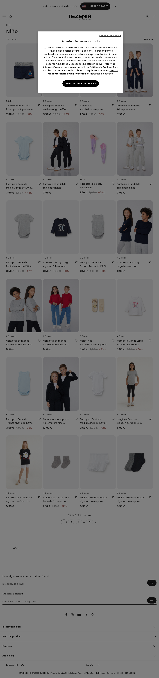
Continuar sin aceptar (110, 35)
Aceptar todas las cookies (81, 83)
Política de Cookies (100, 67)
